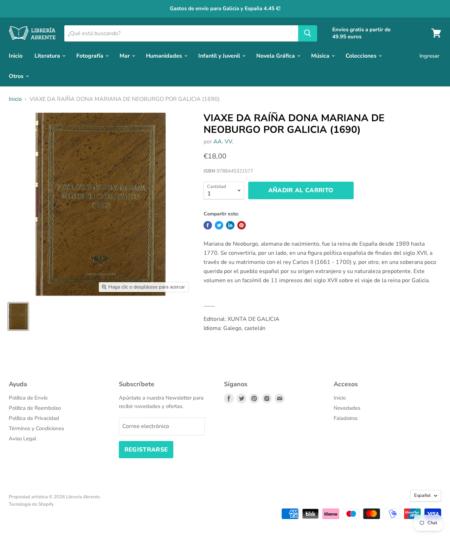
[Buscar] (307, 33)
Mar (125, 55)
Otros (17, 76)
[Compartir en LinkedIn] (230, 225)
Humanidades (165, 55)
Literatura (48, 55)
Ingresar (429, 55)
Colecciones (362, 55)
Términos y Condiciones (36, 428)
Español (422, 495)
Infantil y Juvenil (220, 55)
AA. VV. (223, 141)
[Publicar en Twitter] (219, 225)
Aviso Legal (22, 438)
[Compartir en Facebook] (208, 225)
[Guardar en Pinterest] (241, 225)
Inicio (15, 55)
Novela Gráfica (276, 55)
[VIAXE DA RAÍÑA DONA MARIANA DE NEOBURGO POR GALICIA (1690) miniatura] (18, 316)
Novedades (347, 407)
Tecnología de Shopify (31, 504)
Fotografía (90, 55)
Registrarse (146, 450)
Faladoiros (346, 418)
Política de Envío (28, 397)
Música (321, 55)
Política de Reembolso (35, 407)
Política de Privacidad (34, 418)
